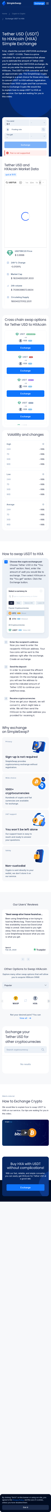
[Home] (11, 3)
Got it (25, 1507)
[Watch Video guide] (25, 1132)
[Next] (28, 959)
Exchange (25, 1187)
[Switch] (43, 129)
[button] (25, 598)
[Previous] (22, 959)
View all (23, 1018)
